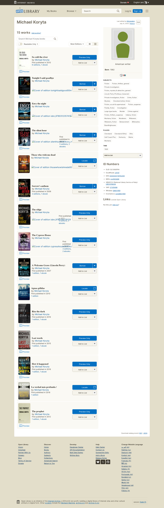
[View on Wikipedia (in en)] (121, 75)
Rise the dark (38, 311)
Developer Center (76, 447)
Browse (70, 11)
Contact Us (100, 450)
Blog (20, 458)
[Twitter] (103, 462)
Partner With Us (24, 453)
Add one (115, 205)
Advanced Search (51, 461)
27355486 (113, 187)
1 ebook (44, 65)
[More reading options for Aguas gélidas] (95, 293)
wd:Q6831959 (120, 194)
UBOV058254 (111, 184)
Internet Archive (54, 501)
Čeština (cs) (126, 450)
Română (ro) (126, 477)
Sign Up (137, 11)
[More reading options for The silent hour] (95, 140)
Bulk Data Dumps (76, 453)
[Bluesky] (98, 462)
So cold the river (40, 57)
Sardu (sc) (125, 480)
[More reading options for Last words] (95, 343)
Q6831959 (116, 191)
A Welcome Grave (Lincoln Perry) (48, 265)
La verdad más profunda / (44, 387)
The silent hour (39, 130)
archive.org (80, 503)
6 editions (36, 65)
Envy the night (39, 103)
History (132, 23)
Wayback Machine (68, 503)
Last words (37, 338)
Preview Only (84, 57)
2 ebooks (64, 145)
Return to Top (49, 463)
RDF (140, 433)
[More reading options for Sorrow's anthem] (95, 191)
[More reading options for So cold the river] (95, 62)
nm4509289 (114, 179)
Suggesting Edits (102, 453)
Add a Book (100, 455)
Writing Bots (74, 455)
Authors (47, 453)
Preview (26, 71)
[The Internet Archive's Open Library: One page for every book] (27, 11)
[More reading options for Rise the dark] (95, 317)
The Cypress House (41, 235)
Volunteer (21, 450)
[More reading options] (94, 83)
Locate (85, 161)
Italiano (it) (125, 469)
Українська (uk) (127, 485)
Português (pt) (127, 474)
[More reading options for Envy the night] (95, 115)
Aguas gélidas (38, 288)
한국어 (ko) (125, 472)
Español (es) (126, 458)
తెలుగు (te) (125, 482)
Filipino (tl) (125, 491)
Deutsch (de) (126, 453)
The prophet (38, 411)
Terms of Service (24, 461)
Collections (48, 458)
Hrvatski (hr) (126, 466)
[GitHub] (108, 462)
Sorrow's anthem (40, 186)
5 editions (63, 144)
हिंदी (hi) (124, 463)
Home (46, 447)
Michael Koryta (42, 60)
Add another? (36, 33)
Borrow (82, 84)
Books (46, 450)
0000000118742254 (117, 176)
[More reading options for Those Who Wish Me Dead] (95, 166)
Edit (138, 22)
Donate (124, 2)
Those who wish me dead (43, 154)
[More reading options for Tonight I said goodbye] (95, 89)
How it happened (40, 363)
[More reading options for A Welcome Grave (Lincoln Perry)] (95, 271)
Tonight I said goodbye (43, 78)
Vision (20, 447)
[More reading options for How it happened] (95, 369)
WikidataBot (131, 21)
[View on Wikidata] (124, 75)
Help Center (100, 447)
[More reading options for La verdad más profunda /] (95, 392)
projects (48, 503)
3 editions (36, 194)
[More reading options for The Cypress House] (95, 245)
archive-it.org (94, 503)
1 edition (35, 273)
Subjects (47, 455)
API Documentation (77, 450)
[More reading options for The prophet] (95, 417)
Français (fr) (126, 461)
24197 (117, 173)
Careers (21, 455)
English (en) (126, 455)
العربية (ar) (125, 447)
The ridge (36, 209)
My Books (52, 11)
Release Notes (101, 458)
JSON (145, 433)
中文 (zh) (125, 488)
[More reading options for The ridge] (95, 218)
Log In (128, 11)
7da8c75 (143, 502)
